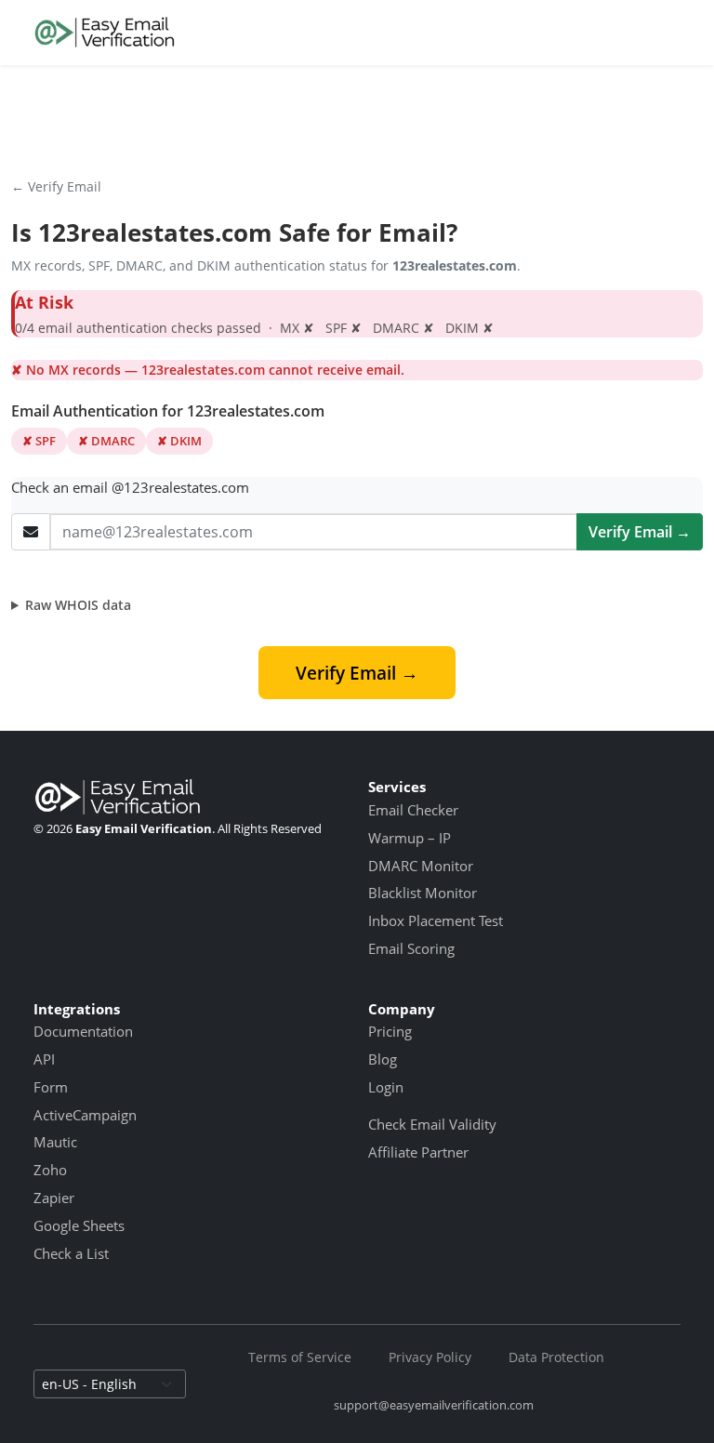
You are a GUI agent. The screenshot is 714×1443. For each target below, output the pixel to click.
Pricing (390, 1031)
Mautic (55, 1141)
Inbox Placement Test (435, 920)
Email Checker (413, 810)
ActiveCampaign (85, 1114)
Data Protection (556, 1357)
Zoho (50, 1169)
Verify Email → (639, 532)
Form (50, 1087)
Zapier (53, 1197)
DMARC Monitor (420, 865)
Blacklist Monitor (422, 892)
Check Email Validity (432, 1124)
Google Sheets (79, 1225)
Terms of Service (299, 1357)
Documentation (83, 1031)
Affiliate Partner (418, 1152)
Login (385, 1087)
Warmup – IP (409, 837)
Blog (382, 1059)
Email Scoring (411, 948)
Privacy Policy (430, 1357)
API (44, 1059)
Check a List (71, 1253)
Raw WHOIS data (78, 605)
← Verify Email (56, 186)
